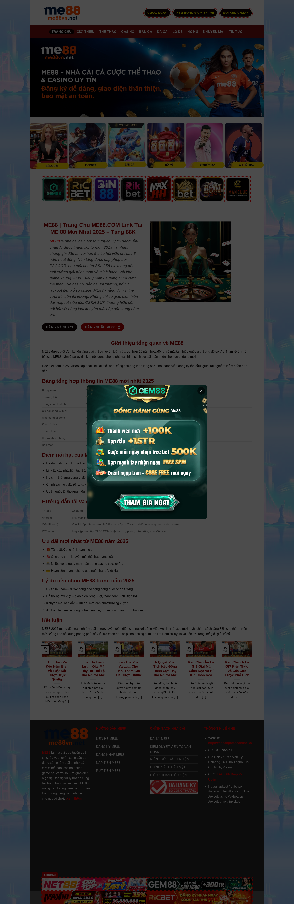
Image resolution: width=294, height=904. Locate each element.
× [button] (201, 391)
